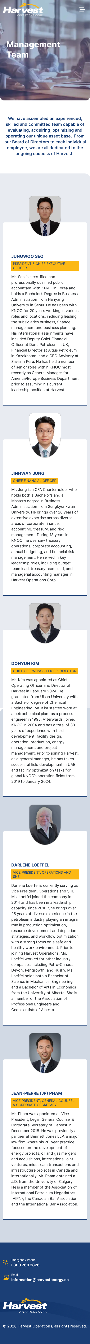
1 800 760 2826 (25, 1265)
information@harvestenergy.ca (40, 1279)
